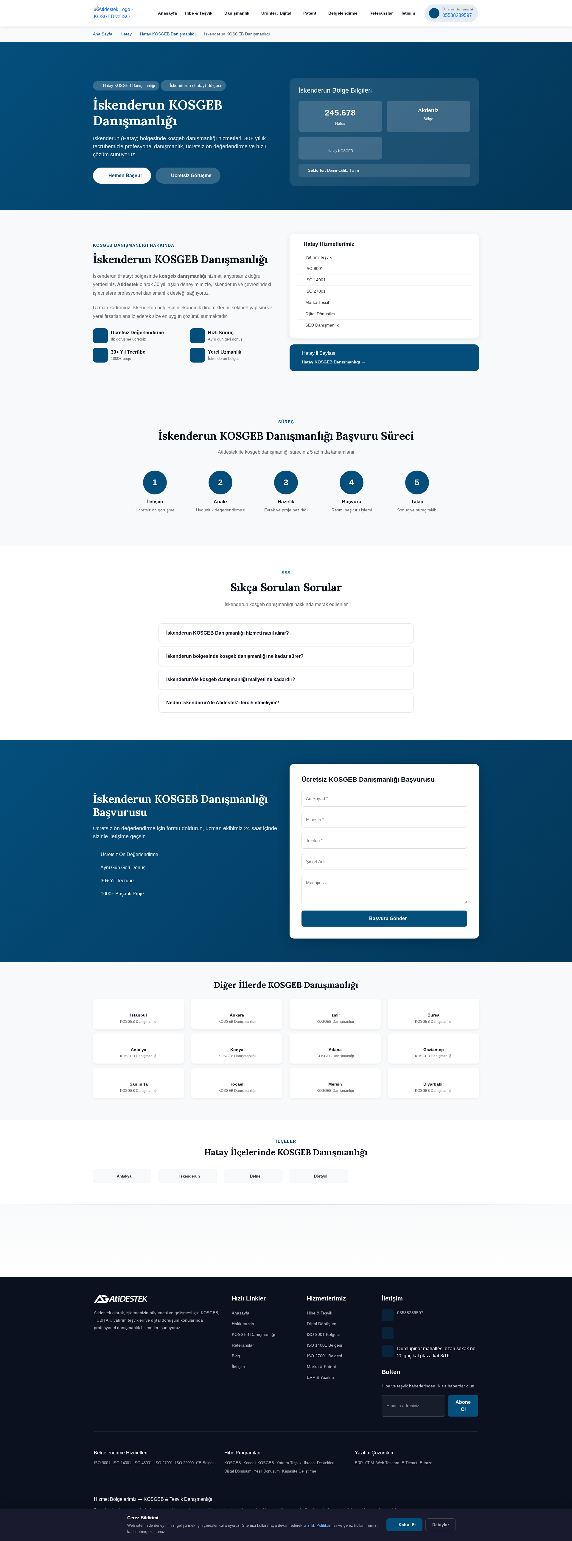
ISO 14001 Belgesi (324, 1345)
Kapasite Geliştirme (299, 1471)
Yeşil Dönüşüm (267, 1471)
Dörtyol (320, 1176)
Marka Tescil (317, 302)
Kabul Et (406, 1524)
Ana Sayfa (102, 34)
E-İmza (426, 1463)
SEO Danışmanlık (322, 325)
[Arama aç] (143, 13)
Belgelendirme (343, 13)
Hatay (126, 34)
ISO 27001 (315, 291)
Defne (255, 1176)
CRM (369, 1463)
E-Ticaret (409, 1463)
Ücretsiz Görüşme (191, 175)
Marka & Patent (321, 1366)
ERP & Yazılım (320, 1377)
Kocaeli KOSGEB (258, 1463)
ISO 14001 (315, 279)
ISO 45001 (142, 1463)
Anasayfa (167, 13)
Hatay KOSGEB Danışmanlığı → (333, 362)
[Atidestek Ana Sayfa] (113, 12)
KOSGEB (232, 1463)
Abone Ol (463, 1406)
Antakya (124, 1176)
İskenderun (189, 1176)
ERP (359, 1463)
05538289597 (410, 1312)
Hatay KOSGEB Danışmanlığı (168, 34)
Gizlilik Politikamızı (320, 1525)
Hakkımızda (243, 1323)
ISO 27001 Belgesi (324, 1355)
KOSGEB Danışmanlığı (253, 1334)
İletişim (407, 13)
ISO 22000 (184, 1463)
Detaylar (440, 1524)
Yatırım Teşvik (318, 257)
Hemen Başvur (125, 175)
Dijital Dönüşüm (320, 313)
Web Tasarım (387, 1463)
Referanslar (381, 13)
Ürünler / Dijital (276, 13)
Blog (236, 1355)
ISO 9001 (314, 268)
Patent (309, 13)
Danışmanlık (236, 13)
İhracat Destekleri (319, 1463)
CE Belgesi (205, 1463)
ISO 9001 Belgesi (323, 1334)
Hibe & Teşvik (198, 13)
